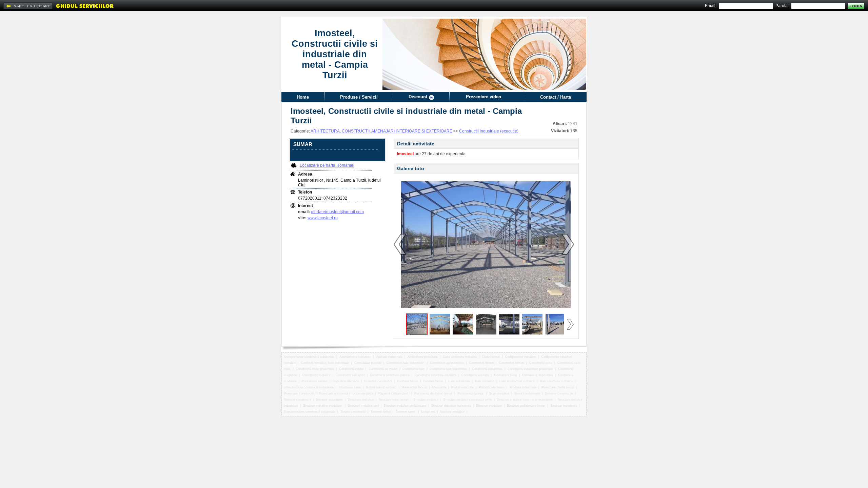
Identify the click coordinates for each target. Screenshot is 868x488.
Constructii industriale (487, 369)
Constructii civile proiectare (315, 369)
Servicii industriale (527, 393)
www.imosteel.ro (323, 218)
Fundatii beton (433, 381)
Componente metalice (520, 357)
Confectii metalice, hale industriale (325, 363)
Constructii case (540, 363)
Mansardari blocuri (414, 387)
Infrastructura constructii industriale (309, 387)
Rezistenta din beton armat (433, 393)
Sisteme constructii (297, 399)
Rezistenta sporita (470, 393)
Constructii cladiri (351, 369)
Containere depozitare (537, 375)
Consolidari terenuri (367, 363)
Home (303, 97)
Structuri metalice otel (363, 405)
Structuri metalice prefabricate (405, 405)
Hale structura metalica (556, 381)
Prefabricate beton (492, 387)
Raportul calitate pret (393, 393)
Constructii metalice (316, 375)
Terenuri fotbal (381, 411)
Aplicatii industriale (389, 357)
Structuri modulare (489, 405)
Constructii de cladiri (383, 369)
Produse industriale (523, 387)
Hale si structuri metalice (517, 381)
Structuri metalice (426, 399)
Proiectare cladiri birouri (557, 387)
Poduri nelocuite (462, 387)
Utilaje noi (428, 411)
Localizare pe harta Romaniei (327, 165)
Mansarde (439, 387)
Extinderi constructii (378, 381)
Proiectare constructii (299, 393)
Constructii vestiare (475, 375)
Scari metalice (499, 393)
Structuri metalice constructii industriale (525, 399)
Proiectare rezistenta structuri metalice (346, 393)
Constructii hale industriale (406, 363)
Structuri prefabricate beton (526, 405)
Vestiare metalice (452, 411)
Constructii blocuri (511, 363)
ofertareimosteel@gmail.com (337, 211)
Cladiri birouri (491, 357)
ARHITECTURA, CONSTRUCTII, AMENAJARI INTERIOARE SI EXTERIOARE (381, 131)
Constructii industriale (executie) (488, 131)
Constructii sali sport (350, 375)
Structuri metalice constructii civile (467, 399)
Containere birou (505, 375)
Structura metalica (361, 399)
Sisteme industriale (329, 399)
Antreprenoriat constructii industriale (309, 357)
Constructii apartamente (447, 363)
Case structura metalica (460, 357)
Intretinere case (350, 387)
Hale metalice (484, 381)
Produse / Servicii (359, 97)
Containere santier (315, 381)
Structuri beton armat (394, 399)
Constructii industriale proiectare (530, 369)
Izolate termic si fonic (381, 387)
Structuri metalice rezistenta (451, 405)
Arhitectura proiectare (423, 357)
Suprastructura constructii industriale (309, 411)
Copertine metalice (346, 381)
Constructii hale (413, 369)
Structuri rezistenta (563, 405)
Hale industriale (459, 381)
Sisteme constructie (559, 393)
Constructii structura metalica (435, 375)
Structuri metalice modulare (323, 405)
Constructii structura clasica (390, 375)
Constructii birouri (481, 363)
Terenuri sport (406, 411)
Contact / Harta (555, 97)
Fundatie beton (407, 381)
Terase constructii (353, 411)
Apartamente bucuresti (355, 357)
